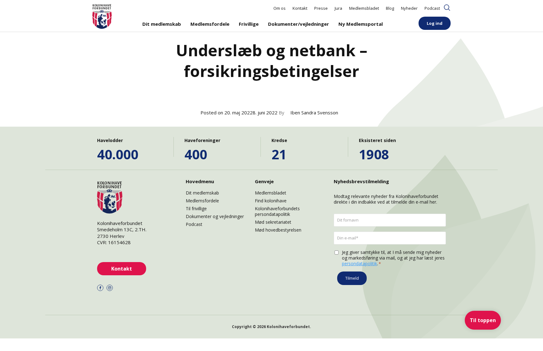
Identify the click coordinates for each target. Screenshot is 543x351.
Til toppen (483, 320)
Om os (279, 8)
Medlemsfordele (209, 24)
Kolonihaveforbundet (288, 326)
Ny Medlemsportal (360, 24)
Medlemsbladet (364, 8)
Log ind (434, 23)
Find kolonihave (271, 201)
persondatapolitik (359, 263)
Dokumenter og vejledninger (215, 216)
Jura (338, 8)
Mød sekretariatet (273, 222)
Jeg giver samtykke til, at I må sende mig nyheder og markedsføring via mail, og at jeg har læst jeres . (393, 258)
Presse (321, 8)
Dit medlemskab (161, 24)
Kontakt (300, 8)
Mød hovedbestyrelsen (278, 230)
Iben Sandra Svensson (314, 112)
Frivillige (249, 24)
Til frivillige (196, 208)
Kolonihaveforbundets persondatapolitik (277, 211)
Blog (390, 8)
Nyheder (409, 8)
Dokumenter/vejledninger (298, 24)
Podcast (432, 8)
